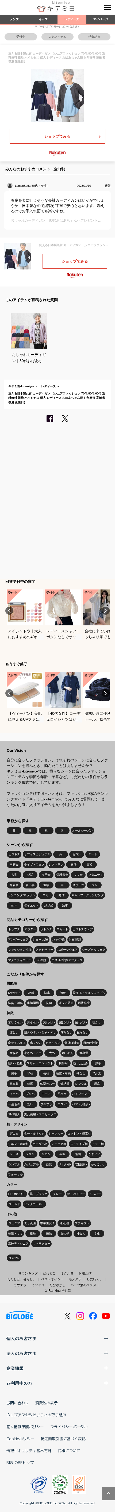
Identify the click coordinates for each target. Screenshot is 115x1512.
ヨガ (45, 895)
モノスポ (75, 1279)
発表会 (14, 885)
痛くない (36, 1042)
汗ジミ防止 (66, 1002)
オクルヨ (67, 1273)
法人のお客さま (21, 1353)
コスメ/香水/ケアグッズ (67, 960)
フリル (30, 1154)
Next (106, 611)
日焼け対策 (90, 1042)
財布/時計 (75, 939)
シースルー (56, 1133)
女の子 (64, 1233)
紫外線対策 (71, 1042)
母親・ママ (15, 1233)
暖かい (97, 1022)
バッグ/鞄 (58, 939)
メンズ (14, 19)
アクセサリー (44, 949)
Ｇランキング (28, 1273)
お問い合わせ (17, 1402)
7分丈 (97, 1073)
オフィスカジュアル (37, 854)
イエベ (14, 1093)
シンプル (14, 1164)
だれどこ (49, 1273)
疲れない (81, 1022)
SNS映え (14, 1114)
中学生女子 (47, 1223)
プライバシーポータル (69, 1426)
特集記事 (94, 36)
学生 (97, 1233)
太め (52, 1052)
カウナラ (20, 1285)
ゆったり (68, 1052)
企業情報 (15, 1368)
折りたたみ (80, 1063)
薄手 (14, 1073)
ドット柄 (98, 1143)
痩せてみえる (17, 1042)
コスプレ (14, 1258)
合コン (76, 854)
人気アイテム (57, 36)
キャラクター (41, 1243)
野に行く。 (95, 1279)
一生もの (14, 1104)
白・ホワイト (17, 1193)
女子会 (46, 874)
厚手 (98, 1063)
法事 (65, 905)
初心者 (64, 1223)
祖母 (33, 1233)
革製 (62, 1154)
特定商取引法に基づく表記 (63, 1438)
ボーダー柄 (40, 1143)
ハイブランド (81, 1093)
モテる (46, 1093)
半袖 (30, 1073)
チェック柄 (58, 1143)
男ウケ (62, 1093)
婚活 (30, 874)
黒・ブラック (38, 1193)
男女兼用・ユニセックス (40, 1114)
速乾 (63, 992)
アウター (30, 929)
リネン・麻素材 (18, 1143)
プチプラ (46, 1104)
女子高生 (30, 1223)
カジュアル (31, 1164)
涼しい (14, 1032)
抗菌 (49, 1002)
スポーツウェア (67, 949)
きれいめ (65, 1164)
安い (30, 1104)
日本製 (14, 1083)
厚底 (97, 1083)
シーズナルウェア (93, 949)
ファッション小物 (20, 949)
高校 (90, 864)
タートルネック (34, 1133)
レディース (71, 19)
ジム (94, 885)
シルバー (95, 1193)
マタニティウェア (20, 960)
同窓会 (14, 864)
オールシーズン (82, 830)
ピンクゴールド (34, 1204)
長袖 (46, 1073)
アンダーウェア (18, 939)
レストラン (56, 864)
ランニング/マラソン (21, 895)
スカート (62, 929)
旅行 (73, 864)
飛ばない (65, 1022)
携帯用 (63, 1063)
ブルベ (30, 1093)
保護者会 (62, 874)
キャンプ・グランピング (87, 895)
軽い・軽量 (15, 1063)
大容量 (83, 1052)
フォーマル (15, 1174)
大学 (14, 874)
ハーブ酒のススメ (83, 1285)
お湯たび (85, 1273)
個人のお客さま (21, 1338)
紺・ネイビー (76, 1193)
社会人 (80, 1233)
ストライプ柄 (79, 1143)
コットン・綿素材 (79, 1133)
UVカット (14, 992)
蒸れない (49, 1022)
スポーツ (78, 885)
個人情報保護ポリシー (25, 1426)
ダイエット (31, 905)
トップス (14, 929)
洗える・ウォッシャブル (89, 992)
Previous (9, 611)
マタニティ (95, 874)
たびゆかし (57, 1285)
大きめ (14, 1052)
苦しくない (15, 1022)
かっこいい (98, 1164)
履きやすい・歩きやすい (40, 1032)
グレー (57, 1193)
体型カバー (47, 1083)
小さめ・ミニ (33, 1052)
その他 (41, 960)
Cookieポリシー (20, 1438)
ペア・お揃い (81, 1104)
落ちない (66, 1032)
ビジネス (14, 854)
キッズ (43, 19)
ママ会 (78, 874)
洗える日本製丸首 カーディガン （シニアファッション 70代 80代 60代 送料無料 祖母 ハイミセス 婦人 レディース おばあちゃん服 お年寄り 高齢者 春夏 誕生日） (56, 398)
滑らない (33, 1022)
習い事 (30, 885)
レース (14, 1154)
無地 (78, 1154)
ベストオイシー (52, 1279)
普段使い (81, 1164)
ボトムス (46, 929)
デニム (14, 1133)
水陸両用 (33, 1002)
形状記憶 (84, 1002)
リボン (46, 1154)
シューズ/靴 (40, 939)
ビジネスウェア (82, 929)
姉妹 (49, 1233)
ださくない (53, 1042)
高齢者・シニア (18, 1243)
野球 (61, 895)
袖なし (80, 1073)
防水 (47, 992)
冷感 (31, 992)
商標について (69, 1450)
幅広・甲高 (63, 1073)
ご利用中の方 (19, 1383)
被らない (83, 1032)
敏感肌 (64, 1083)
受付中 (20, 36)
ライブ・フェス (34, 864)
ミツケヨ (38, 1285)
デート (92, 854)
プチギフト (82, 1223)
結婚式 (48, 905)
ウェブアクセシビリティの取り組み (36, 1414)
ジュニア (14, 1223)
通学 (46, 885)
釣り (14, 905)
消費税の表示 (46, 1402)
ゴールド (14, 1204)
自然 (49, 1164)
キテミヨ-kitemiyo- (21, 386)
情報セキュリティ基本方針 (28, 1450)
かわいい (94, 1154)
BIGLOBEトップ (20, 1462)
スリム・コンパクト (40, 1063)
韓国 (30, 1083)
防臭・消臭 (15, 1002)
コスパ (62, 1104)
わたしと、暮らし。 (21, 1279)
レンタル (81, 1083)
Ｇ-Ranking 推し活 (57, 1291)
